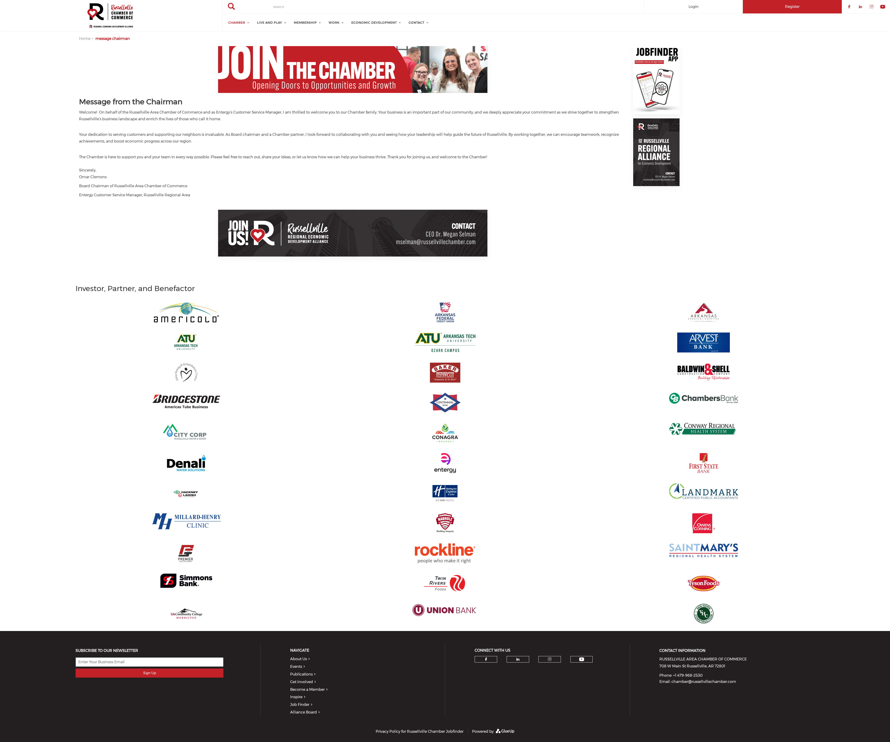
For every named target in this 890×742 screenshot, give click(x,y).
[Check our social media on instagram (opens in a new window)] (550, 659)
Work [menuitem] (334, 22)
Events (296, 666)
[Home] (111, 16)
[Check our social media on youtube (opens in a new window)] (581, 659)
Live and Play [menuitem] (269, 22)
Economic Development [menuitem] (374, 22)
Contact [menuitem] (416, 22)
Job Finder (299, 704)
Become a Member (307, 689)
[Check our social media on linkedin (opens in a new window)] (518, 659)
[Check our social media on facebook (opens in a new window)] (486, 659)
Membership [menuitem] (305, 22)
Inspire (296, 697)
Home (84, 38)
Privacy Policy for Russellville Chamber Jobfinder (420, 731)
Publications (301, 674)
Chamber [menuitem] (236, 22)
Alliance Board (303, 712)
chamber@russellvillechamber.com (703, 681)
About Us (298, 659)
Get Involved (301, 682)
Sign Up (149, 673)
